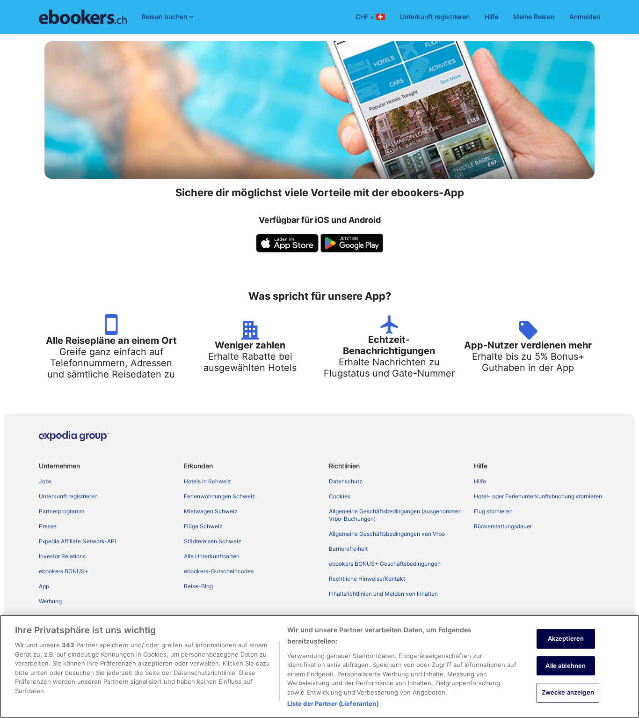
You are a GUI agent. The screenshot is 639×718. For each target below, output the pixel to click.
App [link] (44, 586)
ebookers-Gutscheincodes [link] (219, 571)
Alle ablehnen (565, 665)
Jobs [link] (45, 481)
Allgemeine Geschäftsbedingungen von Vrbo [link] (387, 533)
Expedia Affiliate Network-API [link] (77, 541)
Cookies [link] (339, 496)
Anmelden (584, 17)
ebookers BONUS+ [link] (63, 571)
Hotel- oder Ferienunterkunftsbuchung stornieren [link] (538, 496)
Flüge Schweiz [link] (203, 526)
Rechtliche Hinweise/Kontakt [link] (367, 578)
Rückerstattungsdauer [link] (503, 526)
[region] (319, 666)
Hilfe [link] (480, 481)
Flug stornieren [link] (493, 511)
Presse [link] (48, 526)
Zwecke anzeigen (568, 692)
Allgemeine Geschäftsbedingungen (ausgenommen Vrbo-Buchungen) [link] (395, 515)
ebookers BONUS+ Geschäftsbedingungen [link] (385, 563)
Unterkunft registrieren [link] (68, 496)
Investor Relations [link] (62, 556)
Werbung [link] (50, 601)
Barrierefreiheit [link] (348, 548)
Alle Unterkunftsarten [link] (212, 556)
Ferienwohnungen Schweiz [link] (219, 496)
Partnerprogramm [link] (61, 511)
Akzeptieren (566, 638)
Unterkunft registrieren (435, 17)
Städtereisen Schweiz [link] (212, 541)
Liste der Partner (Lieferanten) (333, 703)
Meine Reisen (533, 17)
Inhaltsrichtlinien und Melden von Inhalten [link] (383, 593)
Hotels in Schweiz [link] (207, 481)
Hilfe (491, 17)
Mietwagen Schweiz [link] (211, 511)
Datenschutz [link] (346, 481)
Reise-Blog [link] (198, 586)
